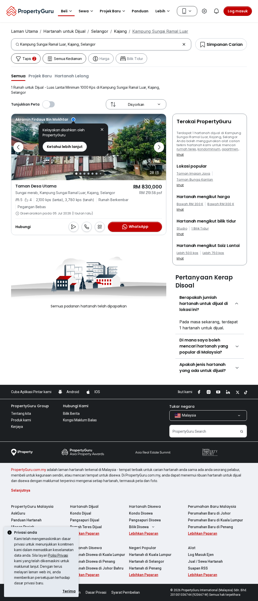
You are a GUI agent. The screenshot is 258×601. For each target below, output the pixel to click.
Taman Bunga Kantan (195, 180)
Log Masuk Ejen (201, 555)
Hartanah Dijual (84, 506)
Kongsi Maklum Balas (80, 420)
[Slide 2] (80, 174)
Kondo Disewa (141, 513)
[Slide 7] (100, 173)
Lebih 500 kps (187, 253)
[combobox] (100, 44)
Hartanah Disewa (145, 506)
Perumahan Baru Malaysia (212, 506)
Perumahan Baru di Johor (209, 513)
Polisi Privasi (58, 555)
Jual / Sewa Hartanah (205, 561)
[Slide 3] (84, 174)
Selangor (99, 31)
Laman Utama (24, 31)
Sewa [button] (84, 11)
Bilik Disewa (139, 527)
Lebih (160, 11)
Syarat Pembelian (125, 592)
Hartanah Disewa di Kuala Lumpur (97, 555)
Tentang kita (21, 414)
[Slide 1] (76, 174)
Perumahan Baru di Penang (210, 527)
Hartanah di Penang (145, 568)
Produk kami (21, 420)
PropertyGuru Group (30, 405)
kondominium (209, 149)
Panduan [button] (140, 11)
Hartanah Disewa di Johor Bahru (96, 568)
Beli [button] (64, 11)
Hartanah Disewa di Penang (92, 561)
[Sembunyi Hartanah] (147, 121)
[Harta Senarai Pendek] (158, 121)
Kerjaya (17, 427)
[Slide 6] (96, 174)
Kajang (120, 31)
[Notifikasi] (216, 11)
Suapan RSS (198, 568)
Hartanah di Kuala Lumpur (150, 555)
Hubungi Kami (75, 405)
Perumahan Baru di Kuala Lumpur (215, 520)
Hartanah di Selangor (146, 561)
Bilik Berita (71, 414)
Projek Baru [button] (110, 11)
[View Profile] (45, 119)
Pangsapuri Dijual (84, 520)
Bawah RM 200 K (190, 204)
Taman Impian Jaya (193, 174)
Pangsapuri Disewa (145, 520)
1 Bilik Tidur (200, 229)
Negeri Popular (142, 547)
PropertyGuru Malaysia (32, 506)
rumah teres (186, 149)
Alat (192, 547)
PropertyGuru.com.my (28, 470)
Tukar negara (182, 406)
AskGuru (18, 513)
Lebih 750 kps (213, 253)
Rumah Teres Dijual (86, 527)
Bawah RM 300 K (220, 204)
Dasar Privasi (96, 592)
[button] (18, 76)
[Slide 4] (88, 174)
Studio (182, 229)
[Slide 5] (92, 174)
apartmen (230, 149)
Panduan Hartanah (26, 520)
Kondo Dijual (80, 513)
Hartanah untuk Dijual (64, 31)
